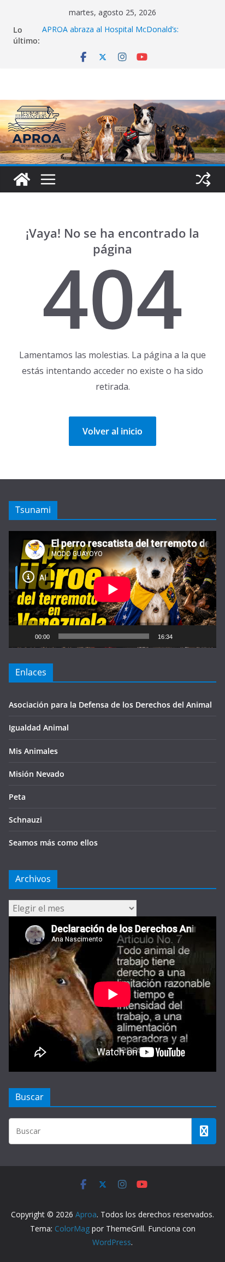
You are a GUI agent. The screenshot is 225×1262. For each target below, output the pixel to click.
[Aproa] (22, 179)
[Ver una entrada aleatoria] (203, 179)
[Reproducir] (22, 636)
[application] (112, 589)
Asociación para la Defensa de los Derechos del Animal (110, 704)
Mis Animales (33, 751)
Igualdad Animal (39, 727)
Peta (17, 797)
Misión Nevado (36, 774)
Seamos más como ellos (53, 842)
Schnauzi (25, 819)
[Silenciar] (184, 636)
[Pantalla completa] (202, 636)
